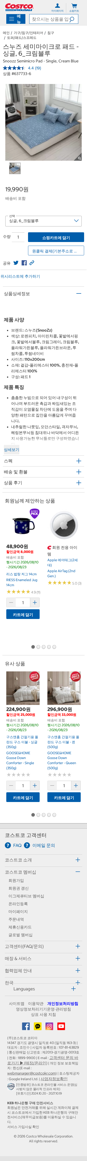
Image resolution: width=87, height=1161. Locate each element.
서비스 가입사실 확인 (23, 1127)
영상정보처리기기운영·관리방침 (43, 1009)
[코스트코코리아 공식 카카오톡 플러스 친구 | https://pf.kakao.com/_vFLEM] (38, 1027)
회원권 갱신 (18, 888)
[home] (19, 7)
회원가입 (16, 880)
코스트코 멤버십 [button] (20, 872)
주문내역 (16, 919)
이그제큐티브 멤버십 (26, 896)
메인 (6, 33)
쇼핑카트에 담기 (56, 237)
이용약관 (36, 1003)
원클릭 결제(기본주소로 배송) (57, 251)
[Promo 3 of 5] (43, 647)
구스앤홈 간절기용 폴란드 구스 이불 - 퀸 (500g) (63, 742)
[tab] (43, 859)
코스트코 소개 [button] (18, 860)
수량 (7, 236)
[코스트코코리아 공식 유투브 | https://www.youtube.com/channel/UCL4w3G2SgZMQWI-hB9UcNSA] (61, 1027)
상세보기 (11, 449)
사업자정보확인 (54, 1078)
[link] (16, 263)
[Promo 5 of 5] (54, 647)
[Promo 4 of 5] (49, 647)
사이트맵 (16, 1003)
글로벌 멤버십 (20, 934)
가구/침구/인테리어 (28, 33)
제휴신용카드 (20, 927)
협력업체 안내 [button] (18, 970)
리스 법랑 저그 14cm (21, 574)
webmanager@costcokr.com (31, 1073)
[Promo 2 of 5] (38, 647)
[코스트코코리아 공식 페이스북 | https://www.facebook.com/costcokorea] (26, 1027)
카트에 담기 (23, 614)
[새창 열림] (11, 1087)
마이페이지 (18, 911)
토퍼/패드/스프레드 (21, 37)
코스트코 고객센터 (26, 835)
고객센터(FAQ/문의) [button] (24, 946)
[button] (73, 19)
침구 (50, 33)
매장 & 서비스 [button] (18, 958)
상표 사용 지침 (43, 1014)
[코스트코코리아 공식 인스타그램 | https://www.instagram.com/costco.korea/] (49, 1027)
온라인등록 (18, 903)
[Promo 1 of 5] (33, 647)
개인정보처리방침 (62, 1003)
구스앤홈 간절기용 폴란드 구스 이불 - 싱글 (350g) (22, 742)
